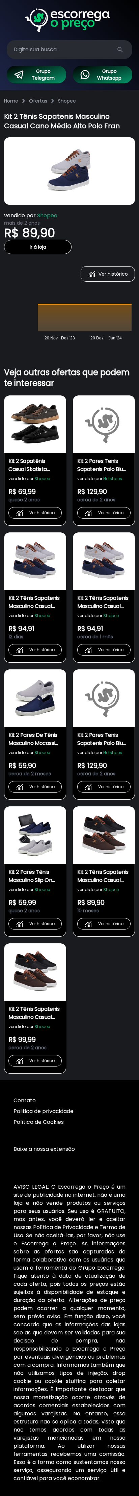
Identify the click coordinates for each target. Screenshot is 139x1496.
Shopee (67, 101)
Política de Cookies (38, 1122)
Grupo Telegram (43, 74)
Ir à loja (38, 247)
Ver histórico (113, 274)
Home (11, 101)
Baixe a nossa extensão (44, 1149)
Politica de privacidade (43, 1111)
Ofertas (38, 101)
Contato (24, 1100)
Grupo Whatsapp (109, 74)
